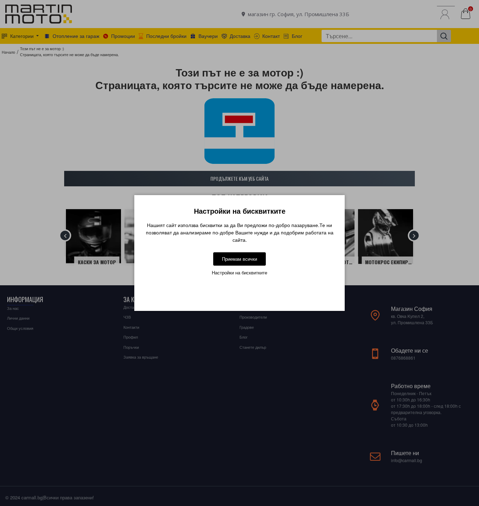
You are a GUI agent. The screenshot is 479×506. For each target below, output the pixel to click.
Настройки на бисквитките (239, 272)
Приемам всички (239, 258)
